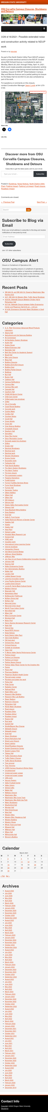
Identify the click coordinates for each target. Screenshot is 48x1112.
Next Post (42, 202)
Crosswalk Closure (11, 428)
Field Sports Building (12, 465)
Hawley (7, 524)
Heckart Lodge (10, 532)
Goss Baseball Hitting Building (15, 510)
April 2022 (8, 1019)
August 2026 (9, 891)
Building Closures (11, 362)
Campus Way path (11, 387)
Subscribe (40, 174)
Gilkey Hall (8, 497)
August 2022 (9, 1009)
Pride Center (9, 684)
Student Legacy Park (12, 751)
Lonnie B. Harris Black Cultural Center (18, 586)
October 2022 (10, 1004)
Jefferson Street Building (13, 554)
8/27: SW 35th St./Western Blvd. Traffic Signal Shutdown (25, 297)
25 (22, 868)
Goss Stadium (10, 512)
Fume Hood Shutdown (13, 485)
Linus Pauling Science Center (15, 581)
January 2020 (10, 1085)
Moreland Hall (10, 618)
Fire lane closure (11, 473)
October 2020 (10, 1063)
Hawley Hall (9, 527)
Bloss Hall (8, 360)
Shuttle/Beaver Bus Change (14, 726)
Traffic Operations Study (13, 756)
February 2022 (10, 1023)
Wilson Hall (9, 832)
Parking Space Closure (13, 662)
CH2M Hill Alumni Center (13, 394)
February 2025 (10, 935)
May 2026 (8, 898)
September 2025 (11, 918)
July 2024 (8, 952)
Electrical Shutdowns (12, 448)
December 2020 (10, 1058)
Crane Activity (10, 421)
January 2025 (10, 937)
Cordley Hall (9, 414)
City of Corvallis (10, 404)
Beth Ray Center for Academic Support (18, 352)
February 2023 (10, 994)
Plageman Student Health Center (16, 674)
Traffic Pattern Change (13, 758)
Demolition (8, 433)
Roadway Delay (10, 711)
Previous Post (7, 202)
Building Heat (9, 367)
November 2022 (10, 1001)
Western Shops (10, 822)
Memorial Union (10, 603)
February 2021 (10, 1053)
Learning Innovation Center (14, 579)
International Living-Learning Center (17, 544)
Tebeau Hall (9, 753)
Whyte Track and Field (13, 824)
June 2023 (8, 984)
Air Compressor (10, 337)
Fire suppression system (13, 475)
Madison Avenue (11, 588)
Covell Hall (8, 419)
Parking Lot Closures (12, 657)
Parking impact (12, 186)
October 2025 (10, 915)
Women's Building (11, 837)
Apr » (8, 876)
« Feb (3, 876)
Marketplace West (11, 593)
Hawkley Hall (9, 522)
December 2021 (10, 1028)
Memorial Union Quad (12, 606)
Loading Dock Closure (13, 583)
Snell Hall (8, 733)
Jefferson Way (10, 556)
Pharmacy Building (11, 672)
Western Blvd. (10, 815)
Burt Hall (8, 374)
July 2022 (8, 1011)
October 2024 (10, 945)
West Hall (8, 812)
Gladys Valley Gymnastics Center (16, 505)
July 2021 (8, 1041)
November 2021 (10, 1031)
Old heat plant (10, 640)
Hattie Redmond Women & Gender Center (20, 519)
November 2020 (10, 1060)
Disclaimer (4, 1108)
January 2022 (10, 1026)
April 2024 (8, 960)
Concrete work (10, 409)
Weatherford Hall (11, 805)
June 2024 (8, 955)
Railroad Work (10, 689)
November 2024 (10, 942)
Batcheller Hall (10, 350)
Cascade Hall (9, 389)
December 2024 (10, 940)
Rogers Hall (9, 719)
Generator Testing (11, 490)
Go (28, 209)
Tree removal (9, 763)
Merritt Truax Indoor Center (14, 608)
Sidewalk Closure (11, 729)
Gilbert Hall (9, 495)
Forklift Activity (10, 480)
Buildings (13, 183)
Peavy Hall (8, 670)
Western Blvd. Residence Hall (15, 817)
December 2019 (10, 1087)
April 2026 (8, 900)
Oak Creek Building (12, 638)
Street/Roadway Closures (14, 746)
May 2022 (8, 1016)
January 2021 (10, 1055)
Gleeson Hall (9, 507)
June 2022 (8, 1014)
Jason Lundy (30, 85)
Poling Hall (8, 682)
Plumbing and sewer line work (15, 679)
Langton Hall (9, 574)
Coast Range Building (12, 406)
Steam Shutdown (11, 736)
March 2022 (9, 1021)
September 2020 (11, 1065)
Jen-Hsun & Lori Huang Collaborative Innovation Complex (25, 559)
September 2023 (11, 977)
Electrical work (10, 451)
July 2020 (8, 1070)
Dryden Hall (9, 446)
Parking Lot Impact (26, 186)
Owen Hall (8, 650)
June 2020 (8, 1073)
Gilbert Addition (10, 492)
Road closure (39, 186)
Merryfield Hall (10, 610)
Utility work (9, 778)
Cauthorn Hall (10, 392)
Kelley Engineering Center (14, 566)
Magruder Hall (10, 591)
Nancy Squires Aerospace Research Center (20, 623)
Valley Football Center (12, 783)
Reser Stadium (10, 699)
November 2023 (10, 972)
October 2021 (10, 1033)
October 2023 (10, 974)
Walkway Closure (11, 792)
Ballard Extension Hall (12, 347)
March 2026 (9, 903)
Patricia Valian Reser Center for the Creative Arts (22, 665)
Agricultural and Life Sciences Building (18, 335)
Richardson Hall (10, 704)
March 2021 (9, 1051)
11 (22, 862)
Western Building (11, 820)
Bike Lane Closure (11, 357)
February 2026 (10, 905)
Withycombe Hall (11, 834)
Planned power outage (13, 677)
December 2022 (10, 999)
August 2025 (9, 920)
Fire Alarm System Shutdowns (15, 468)
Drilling (7, 443)
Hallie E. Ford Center (12, 517)
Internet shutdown (11, 547)
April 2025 (8, 930)
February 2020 (10, 1082)
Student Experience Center (14, 748)
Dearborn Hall (10, 431)
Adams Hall (9, 333)
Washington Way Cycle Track (15, 797)
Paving (7, 667)
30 (8, 871)
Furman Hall (9, 488)
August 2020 (9, 1068)
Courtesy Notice (10, 416)
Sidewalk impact (10, 731)
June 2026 (8, 896)
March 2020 (9, 1080)
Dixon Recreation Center (13, 438)
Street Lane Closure (12, 741)
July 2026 (8, 893)
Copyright (4, 1106)
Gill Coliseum (9, 500)
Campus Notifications (12, 382)
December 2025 (10, 910)
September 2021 (11, 1036)
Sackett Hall (9, 724)
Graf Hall (8, 515)
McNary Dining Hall (11, 598)
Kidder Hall (9, 571)
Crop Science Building (12, 426)
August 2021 (9, 1038)
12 (28, 862)
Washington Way (11, 795)
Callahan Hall (9, 379)
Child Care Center (11, 397)
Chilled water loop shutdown (15, 399)
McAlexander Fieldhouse (13, 596)
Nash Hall (8, 625)
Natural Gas (9, 628)
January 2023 (10, 996)
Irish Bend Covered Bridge (14, 551)
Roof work (8, 721)
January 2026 (10, 908)
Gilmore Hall (9, 502)
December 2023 (10, 969)
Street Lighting (10, 743)
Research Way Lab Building (14, 697)
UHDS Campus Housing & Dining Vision (19, 768)
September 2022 (11, 1006)
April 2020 (8, 1078)
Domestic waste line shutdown (15, 441)
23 (8, 868)
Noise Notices (23, 183)
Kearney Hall (9, 564)
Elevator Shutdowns (12, 456)
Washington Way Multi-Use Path (16, 800)
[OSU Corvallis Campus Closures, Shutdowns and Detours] (24, 19)
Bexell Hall (8, 355)
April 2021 (8, 1048)
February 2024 (10, 964)
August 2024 (9, 950)
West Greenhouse (11, 810)
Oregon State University (13, 2)
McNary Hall (9, 601)
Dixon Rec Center (11, 436)
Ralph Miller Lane (11, 692)
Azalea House (10, 345)
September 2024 (11, 947)
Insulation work (10, 542)
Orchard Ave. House (12, 642)
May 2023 (8, 987)
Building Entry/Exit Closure (14, 365)
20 (35, 865)
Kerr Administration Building (14, 569)
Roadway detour (11, 714)
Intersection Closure (12, 549)
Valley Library (9, 785)
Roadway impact (7, 188)
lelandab (14, 51)
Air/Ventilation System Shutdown (16, 340)
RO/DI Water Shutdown (13, 706)
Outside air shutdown (12, 647)
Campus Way (9, 384)
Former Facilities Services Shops (16, 483)
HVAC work (9, 539)
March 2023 (9, 991)
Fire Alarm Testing (11, 470)
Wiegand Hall (9, 827)
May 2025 (8, 928)
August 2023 (9, 979)
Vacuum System (10, 780)
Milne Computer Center (13, 615)
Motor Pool (9, 620)
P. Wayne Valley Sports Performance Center (20, 652)
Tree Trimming (10, 765)
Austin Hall (8, 342)
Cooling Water (10, 411)
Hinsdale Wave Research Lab (15, 534)
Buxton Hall (9, 377)
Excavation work (10, 460)
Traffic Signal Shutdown (13, 761)
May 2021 (8, 1046)
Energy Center (10, 458)
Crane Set (8, 424)
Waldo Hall (8, 790)
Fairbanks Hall (10, 463)
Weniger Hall (9, 807)
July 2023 (8, 982)
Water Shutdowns (11, 802)
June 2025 (8, 925)
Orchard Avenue (11, 645)
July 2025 (8, 923)
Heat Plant (8, 529)
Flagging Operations (12, 478)
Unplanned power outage (14, 773)
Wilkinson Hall (10, 829)
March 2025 (9, 932)
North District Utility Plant (13, 635)
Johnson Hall (9, 561)
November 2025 (10, 913)
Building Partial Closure (13, 369)
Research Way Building (13, 694)
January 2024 (10, 967)
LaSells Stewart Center (13, 576)
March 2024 (9, 962)
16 (8, 865)
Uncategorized (10, 770)
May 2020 (8, 1075)
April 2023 (8, 989)
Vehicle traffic (9, 788)
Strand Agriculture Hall (13, 738)
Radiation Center (11, 687)
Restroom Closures (12, 701)
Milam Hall (8, 613)
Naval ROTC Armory (12, 630)
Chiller (7, 401)
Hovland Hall (9, 537)
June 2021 (8, 1043)
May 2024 (8, 957)
